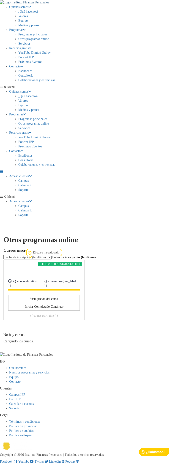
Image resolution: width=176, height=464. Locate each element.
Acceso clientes (19, 176)
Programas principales (32, 34)
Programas (16, 30)
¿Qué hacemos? (28, 11)
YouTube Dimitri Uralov (34, 52)
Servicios (24, 43)
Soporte (23, 190)
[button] (88, 87)
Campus (23, 180)
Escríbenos (25, 71)
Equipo (23, 20)
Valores (23, 16)
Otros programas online (33, 39)
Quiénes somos (18, 7)
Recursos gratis (19, 48)
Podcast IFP (26, 57)
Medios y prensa (28, 25)
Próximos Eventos (30, 62)
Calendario (25, 185)
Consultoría (25, 75)
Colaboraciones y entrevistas (36, 80)
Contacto (15, 66)
